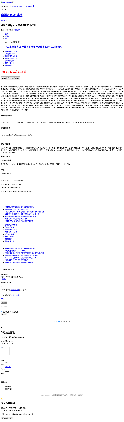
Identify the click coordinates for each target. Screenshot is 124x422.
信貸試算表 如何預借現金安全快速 (16, 219)
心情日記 (17, 30)
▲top (2, 298)
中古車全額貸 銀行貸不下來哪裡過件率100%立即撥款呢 (33, 47)
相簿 (6, 34)
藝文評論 (16, 295)
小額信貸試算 (9, 241)
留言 (17, 290)
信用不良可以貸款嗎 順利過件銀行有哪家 (19, 221)
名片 (6, 38)
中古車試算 (8, 65)
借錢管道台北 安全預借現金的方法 (16, 209)
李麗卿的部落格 (11, 15)
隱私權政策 (73, 395)
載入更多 (4, 302)
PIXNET (47, 395)
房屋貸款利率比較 (11, 58)
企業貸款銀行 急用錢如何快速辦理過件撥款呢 (20, 216)
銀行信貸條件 (9, 63)
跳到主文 (4, 20)
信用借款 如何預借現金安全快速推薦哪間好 (19, 207)
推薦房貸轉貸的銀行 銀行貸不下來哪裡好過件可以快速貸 (24, 212)
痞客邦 (13, 290)
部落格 (7, 36)
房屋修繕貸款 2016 (11, 54)
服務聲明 (80, 395)
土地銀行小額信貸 (11, 51)
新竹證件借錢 (9, 61)
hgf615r (3, 279)
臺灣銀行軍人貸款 (11, 56)
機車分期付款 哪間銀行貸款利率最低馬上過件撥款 (22, 214)
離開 (11, 418)
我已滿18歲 (5, 418)
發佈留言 (4, 314)
